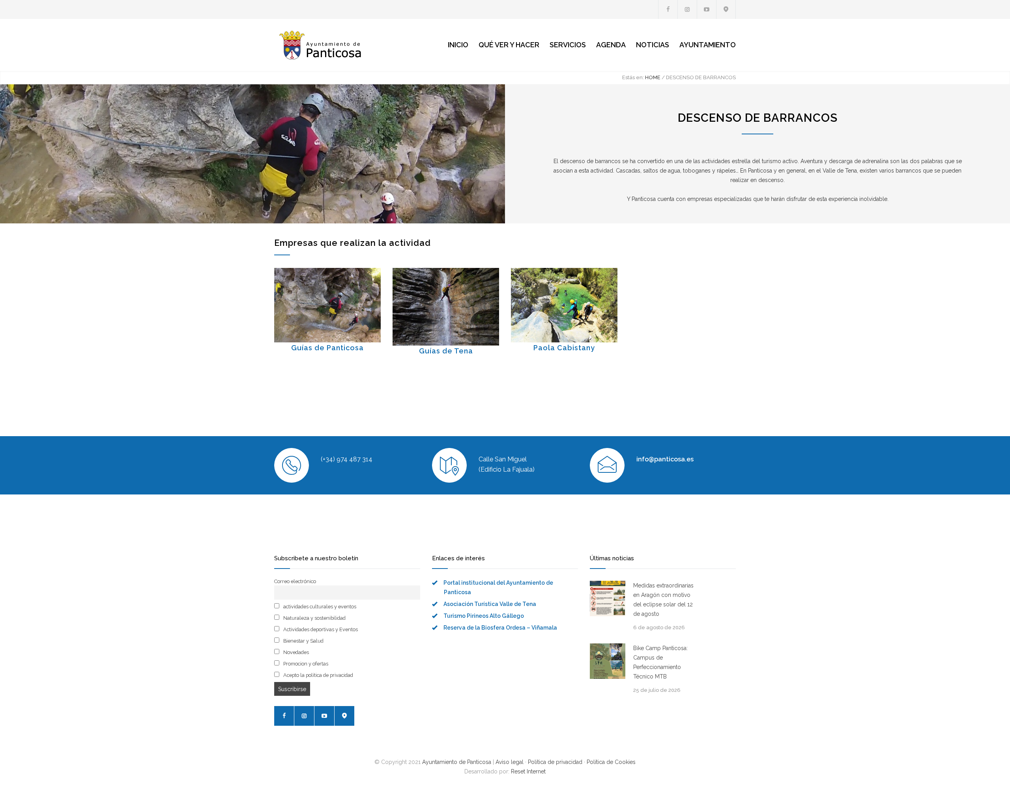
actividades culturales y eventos (319, 607)
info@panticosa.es (665, 459)
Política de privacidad (555, 762)
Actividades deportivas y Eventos (320, 629)
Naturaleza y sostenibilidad (314, 618)
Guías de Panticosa (327, 348)
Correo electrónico (295, 581)
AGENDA (611, 45)
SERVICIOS (568, 45)
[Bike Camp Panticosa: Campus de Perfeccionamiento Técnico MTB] (607, 661)
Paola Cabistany (564, 348)
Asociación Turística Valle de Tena (489, 604)
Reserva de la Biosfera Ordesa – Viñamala (500, 627)
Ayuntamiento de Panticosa (456, 762)
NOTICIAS (652, 45)
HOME (652, 77)
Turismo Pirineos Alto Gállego (483, 616)
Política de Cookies (611, 762)
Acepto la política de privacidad (317, 675)
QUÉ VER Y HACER (509, 45)
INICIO (458, 45)
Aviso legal (510, 762)
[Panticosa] (347, 45)
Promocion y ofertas (305, 664)
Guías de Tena (446, 351)
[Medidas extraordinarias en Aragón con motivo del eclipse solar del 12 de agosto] (607, 598)
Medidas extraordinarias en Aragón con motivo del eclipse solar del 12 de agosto (663, 599)
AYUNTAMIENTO (707, 45)
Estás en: (633, 77)
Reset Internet (528, 771)
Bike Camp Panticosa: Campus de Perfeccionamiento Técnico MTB (660, 662)
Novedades (295, 652)
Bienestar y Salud (303, 641)
